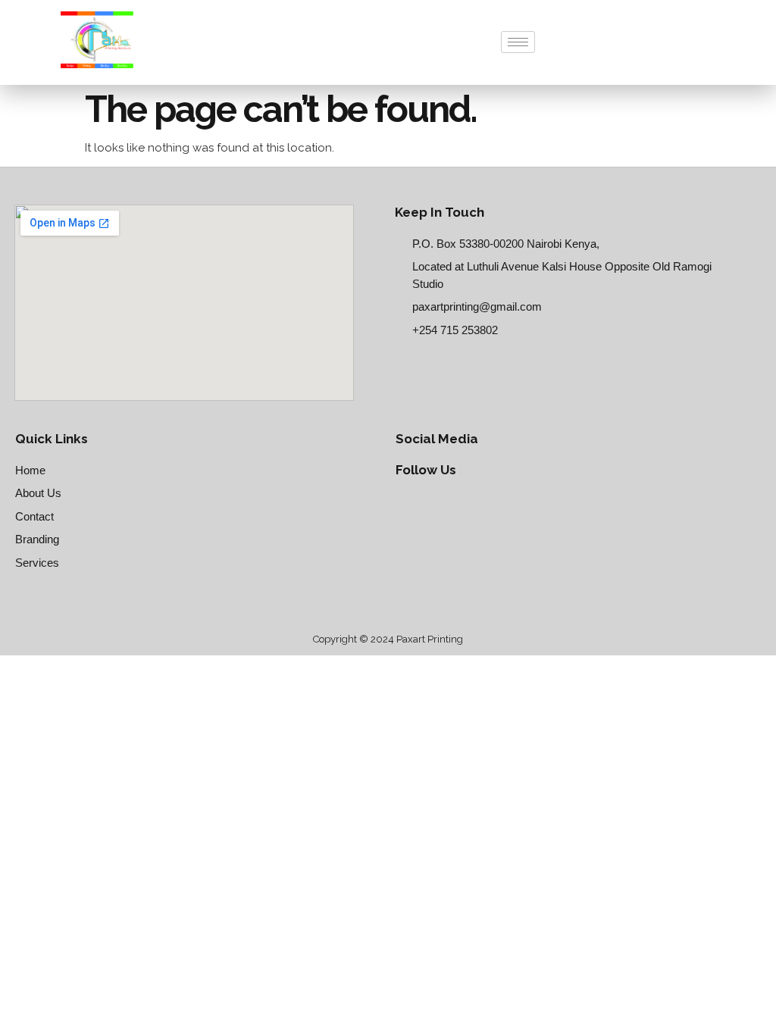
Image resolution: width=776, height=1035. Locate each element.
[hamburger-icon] (518, 42)
